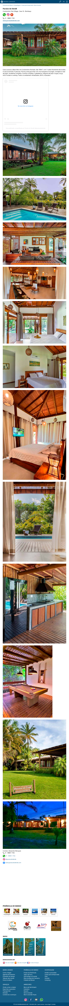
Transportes (7, 991)
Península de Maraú (8, 5)
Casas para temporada (27, 5)
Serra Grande (28, 993)
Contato (53, 1004)
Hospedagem (17, 5)
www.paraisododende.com (11, 20)
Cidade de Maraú (29, 980)
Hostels (47, 978)
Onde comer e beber (9, 987)
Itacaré (26, 991)
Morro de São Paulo (30, 995)
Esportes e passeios (9, 989)
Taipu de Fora (28, 974)
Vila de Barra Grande (30, 976)
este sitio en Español (22, 962)
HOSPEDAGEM (49, 970)
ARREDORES (27, 984)
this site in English (10, 962)
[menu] (67, 1)
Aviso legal (47, 1004)
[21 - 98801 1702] (4, 16)
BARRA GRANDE (8, 970)
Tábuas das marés (8, 978)
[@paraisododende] (8, 16)
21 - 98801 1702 (10, 856)
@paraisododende (11, 859)
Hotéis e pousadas (50, 973)
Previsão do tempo (9, 976)
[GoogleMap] (12, 16)
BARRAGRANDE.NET (9, 959)
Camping (47, 980)
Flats (46, 976)
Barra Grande (37, 5)
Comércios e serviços (9, 995)
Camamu (26, 989)
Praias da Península (30, 973)
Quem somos (40, 1004)
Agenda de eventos (9, 974)
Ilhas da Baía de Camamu (32, 978)
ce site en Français (34, 962)
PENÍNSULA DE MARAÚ (31, 970)
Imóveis (5, 993)
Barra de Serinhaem (30, 987)
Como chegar (7, 973)
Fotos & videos (7, 980)
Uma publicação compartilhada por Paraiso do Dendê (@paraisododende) (25, 128)
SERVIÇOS (6, 984)
